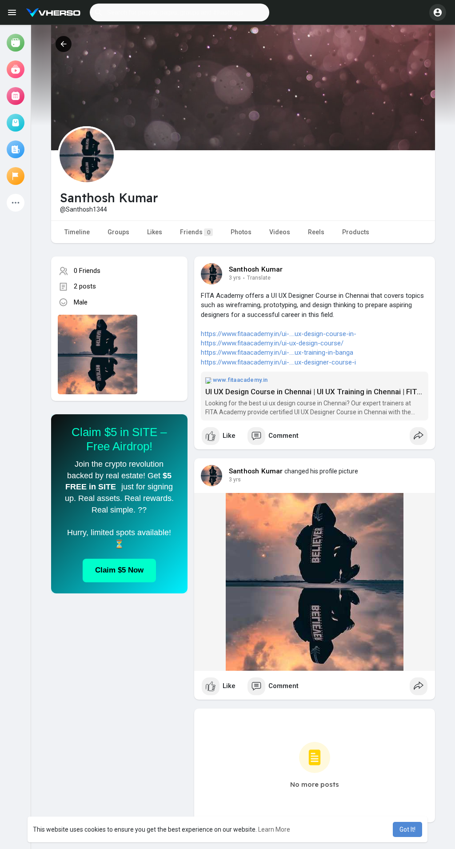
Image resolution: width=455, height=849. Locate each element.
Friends (195, 232)
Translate (259, 278)
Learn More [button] (274, 829)
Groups (118, 232)
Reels (316, 232)
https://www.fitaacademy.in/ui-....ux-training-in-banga (277, 352)
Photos (241, 232)
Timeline (77, 232)
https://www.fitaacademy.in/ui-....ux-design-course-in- (278, 334)
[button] (179, 12)
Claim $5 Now (119, 570)
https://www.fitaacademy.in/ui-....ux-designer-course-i (278, 362)
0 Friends (87, 271)
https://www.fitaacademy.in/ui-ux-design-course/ (272, 343)
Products (355, 232)
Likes (154, 232)
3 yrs (235, 278)
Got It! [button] (407, 829)
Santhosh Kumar (256, 269)
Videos (279, 232)
